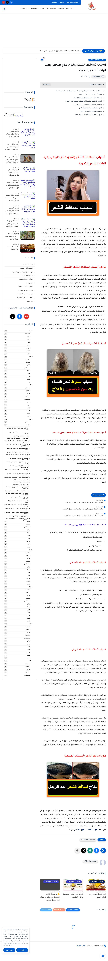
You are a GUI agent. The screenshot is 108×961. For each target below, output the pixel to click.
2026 (30, 331)
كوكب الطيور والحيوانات (29, 8)
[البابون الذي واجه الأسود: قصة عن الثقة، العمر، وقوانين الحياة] (27, 145)
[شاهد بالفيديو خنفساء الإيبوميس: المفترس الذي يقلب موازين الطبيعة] (27, 209)
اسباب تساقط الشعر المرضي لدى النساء (88, 104)
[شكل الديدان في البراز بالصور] (27, 248)
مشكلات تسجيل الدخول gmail (21, 482)
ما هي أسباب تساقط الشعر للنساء (89, 94)
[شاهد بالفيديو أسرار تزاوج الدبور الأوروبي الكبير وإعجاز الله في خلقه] (27, 158)
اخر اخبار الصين (28, 264)
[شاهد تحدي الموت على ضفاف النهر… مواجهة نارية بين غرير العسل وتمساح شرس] (27, 183)
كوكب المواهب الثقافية (25, 298)
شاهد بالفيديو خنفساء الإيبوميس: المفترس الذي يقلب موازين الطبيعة (12, 211)
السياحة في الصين (26, 268)
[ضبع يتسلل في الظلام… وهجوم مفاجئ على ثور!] (27, 171)
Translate (20, 116)
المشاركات (28, 99)
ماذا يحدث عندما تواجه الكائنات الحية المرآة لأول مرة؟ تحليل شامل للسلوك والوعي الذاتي (12, 237)
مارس (28, 348)
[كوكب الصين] (91, 6)
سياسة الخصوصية (73, 2)
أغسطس (27, 334)
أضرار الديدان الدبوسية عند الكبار (20, 484)
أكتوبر (28, 365)
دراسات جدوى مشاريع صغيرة (22, 272)
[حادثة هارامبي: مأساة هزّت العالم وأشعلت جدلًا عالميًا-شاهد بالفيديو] (27, 132)
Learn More (9, 950)
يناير (29, 354)
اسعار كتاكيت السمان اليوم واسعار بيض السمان (16, 477)
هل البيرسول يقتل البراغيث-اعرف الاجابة (18, 516)
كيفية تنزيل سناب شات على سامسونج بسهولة (16, 491)
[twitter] (7, 2)
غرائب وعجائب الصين (25, 279)
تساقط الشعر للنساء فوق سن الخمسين (88, 98)
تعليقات (29, 101)
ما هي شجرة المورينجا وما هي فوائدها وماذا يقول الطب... (83, 509)
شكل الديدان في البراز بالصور (13, 248)
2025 (30, 356)
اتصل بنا (54, 2)
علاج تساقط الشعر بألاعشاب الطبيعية (88, 115)
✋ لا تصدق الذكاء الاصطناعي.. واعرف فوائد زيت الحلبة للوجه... (50, 897)
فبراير (28, 351)
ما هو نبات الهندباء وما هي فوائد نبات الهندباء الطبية (84, 503)
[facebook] (11, 2)
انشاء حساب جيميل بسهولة (21, 479)
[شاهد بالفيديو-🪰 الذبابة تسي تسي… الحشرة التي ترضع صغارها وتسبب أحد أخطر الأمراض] (27, 222)
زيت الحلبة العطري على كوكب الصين (97, 895)
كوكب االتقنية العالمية (25, 287)
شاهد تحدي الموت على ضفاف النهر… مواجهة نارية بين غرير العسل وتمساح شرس (12, 186)
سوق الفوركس (27, 275)
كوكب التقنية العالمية (66, 8)
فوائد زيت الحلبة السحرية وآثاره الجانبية (73, 895)
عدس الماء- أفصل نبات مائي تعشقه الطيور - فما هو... (83, 516)
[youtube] (3, 2)
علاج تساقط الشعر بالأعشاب (86, 830)
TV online (29, 301)
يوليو (28, 336)
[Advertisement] (54, 31)
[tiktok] (12, 316)
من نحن (61, 2)
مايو (29, 342)
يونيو (28, 339)
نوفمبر (28, 362)
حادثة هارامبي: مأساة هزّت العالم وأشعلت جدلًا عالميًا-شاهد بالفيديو (12, 135)
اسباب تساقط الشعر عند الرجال (91, 111)
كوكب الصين (81, 946)
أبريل (28, 345)
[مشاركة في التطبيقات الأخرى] (77, 850)
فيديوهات (29, 283)
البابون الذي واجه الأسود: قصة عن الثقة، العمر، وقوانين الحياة (12, 147)
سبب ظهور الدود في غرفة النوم (20, 436)
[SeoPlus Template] (104, 946)
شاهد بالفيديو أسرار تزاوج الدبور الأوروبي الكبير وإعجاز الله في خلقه (12, 160)
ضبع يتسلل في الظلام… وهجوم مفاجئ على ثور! (13, 172)
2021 (30, 587)
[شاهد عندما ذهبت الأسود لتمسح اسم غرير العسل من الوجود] (27, 196)
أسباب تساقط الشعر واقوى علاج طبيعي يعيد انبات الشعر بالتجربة (79, 91)
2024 (30, 385)
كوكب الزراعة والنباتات (48, 8)
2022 (30, 550)
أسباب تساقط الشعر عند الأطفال (90, 108)
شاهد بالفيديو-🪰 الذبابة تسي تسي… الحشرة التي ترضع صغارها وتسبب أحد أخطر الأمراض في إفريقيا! (12, 224)
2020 (30, 624)
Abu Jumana (96, 76)
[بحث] (3, 8)
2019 (30, 661)
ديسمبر (28, 359)
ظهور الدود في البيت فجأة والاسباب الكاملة (17, 438)
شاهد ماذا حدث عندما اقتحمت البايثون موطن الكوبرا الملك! (60, 51)
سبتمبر (28, 396)
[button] (96, 850)
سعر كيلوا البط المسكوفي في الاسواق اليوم (17, 452)
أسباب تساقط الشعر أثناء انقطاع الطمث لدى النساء (83, 101)
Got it (22, 950)
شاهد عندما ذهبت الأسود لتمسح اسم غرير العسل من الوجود (12, 198)
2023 (30, 419)
